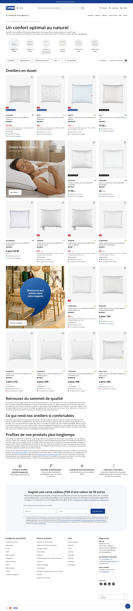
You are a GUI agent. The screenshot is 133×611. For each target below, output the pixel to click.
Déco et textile (10, 568)
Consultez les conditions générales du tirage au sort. (91, 500)
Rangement (9, 558)
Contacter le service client (44, 542)
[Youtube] (113, 584)
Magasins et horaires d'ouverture (47, 545)
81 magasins (18, 136)
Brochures (40, 555)
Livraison (39, 561)
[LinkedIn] (109, 584)
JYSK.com (70, 545)
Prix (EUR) (11, 60)
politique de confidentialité (39, 523)
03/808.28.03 (105, 572)
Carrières (70, 552)
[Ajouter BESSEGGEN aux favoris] (125, 268)
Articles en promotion (116, 60)
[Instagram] (105, 584)
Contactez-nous (103, 563)
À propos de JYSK (73, 542)
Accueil (7, 21)
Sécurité (39, 574)
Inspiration (71, 555)
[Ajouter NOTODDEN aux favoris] (94, 142)
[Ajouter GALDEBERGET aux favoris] (32, 203)
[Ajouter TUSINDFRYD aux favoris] (32, 333)
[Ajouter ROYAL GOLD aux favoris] (125, 333)
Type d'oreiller (24, 60)
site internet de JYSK (60, 522)
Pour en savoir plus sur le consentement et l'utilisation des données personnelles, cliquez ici (83, 520)
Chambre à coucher (16, 21)
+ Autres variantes (41, 257)
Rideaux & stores (11, 561)
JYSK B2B (70, 558)
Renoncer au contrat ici (44, 578)
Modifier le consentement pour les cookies (50, 571)
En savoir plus (82, 34)
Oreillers (25, 21)
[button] (127, 606)
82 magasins (49, 134)
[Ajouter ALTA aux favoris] (125, 77)
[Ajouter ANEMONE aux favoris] (63, 203)
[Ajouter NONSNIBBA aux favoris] (125, 142)
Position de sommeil (41, 60)
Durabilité (71, 561)
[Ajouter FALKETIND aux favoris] (32, 77)
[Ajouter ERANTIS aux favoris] (94, 77)
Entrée (8, 571)
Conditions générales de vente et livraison (49, 558)
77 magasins (80, 196)
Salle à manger (10, 555)
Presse (70, 548)
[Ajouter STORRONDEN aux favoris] (125, 203)
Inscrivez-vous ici (98, 511)
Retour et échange (42, 565)
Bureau (8, 548)
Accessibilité (71, 565)
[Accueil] (10, 8)
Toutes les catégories (12, 574)
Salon (7, 552)
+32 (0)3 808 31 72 (106, 559)
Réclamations (41, 568)
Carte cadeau (41, 552)
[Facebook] (101, 584)
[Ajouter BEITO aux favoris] (63, 77)
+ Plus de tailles (9, 131)
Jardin (7, 565)
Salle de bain (10, 545)
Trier (55, 60)
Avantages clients (42, 548)
